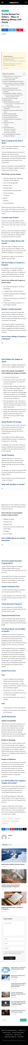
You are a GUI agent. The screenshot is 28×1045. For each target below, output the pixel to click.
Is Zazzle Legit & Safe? (9, 79)
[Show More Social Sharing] (25, 30)
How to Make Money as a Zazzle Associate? (12, 107)
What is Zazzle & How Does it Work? (12, 76)
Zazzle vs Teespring (10, 130)
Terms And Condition (10, 1036)
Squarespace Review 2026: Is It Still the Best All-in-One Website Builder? (18, 985)
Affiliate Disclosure (18, 1032)
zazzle (3, 818)
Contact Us (21, 1030)
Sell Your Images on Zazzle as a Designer (14, 83)
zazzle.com (5, 823)
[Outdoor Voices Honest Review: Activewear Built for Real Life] (14, 876)
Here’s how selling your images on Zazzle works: (15, 85)
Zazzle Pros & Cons (9, 122)
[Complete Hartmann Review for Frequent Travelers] (6, 1012)
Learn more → (6, 68)
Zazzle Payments (7, 100)
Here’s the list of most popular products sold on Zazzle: (15, 104)
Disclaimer (21, 1036)
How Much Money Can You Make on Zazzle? (13, 120)
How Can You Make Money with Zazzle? (14, 81)
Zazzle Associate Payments (11, 115)
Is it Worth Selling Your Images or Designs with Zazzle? (12, 135)
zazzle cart (10, 818)
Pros (7, 124)
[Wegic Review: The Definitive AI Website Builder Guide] (6, 969)
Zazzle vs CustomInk (11, 129)
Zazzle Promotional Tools (10, 117)
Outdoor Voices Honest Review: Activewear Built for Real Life (18, 994)
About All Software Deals (9, 1030)
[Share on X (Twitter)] (12, 30)
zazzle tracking (14, 821)
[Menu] (2, 2)
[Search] (26, 2)
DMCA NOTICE (17, 1034)
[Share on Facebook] (5, 30)
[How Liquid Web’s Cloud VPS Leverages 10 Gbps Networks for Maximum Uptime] (6, 1003)
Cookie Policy (9, 1034)
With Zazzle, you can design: (12, 77)
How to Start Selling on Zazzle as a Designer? (12, 90)
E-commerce (5, 10)
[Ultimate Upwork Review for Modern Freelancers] (14, 899)
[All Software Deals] (14, 2)
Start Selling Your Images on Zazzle (12, 93)
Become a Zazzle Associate (10, 88)
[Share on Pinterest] (19, 30)
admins (7, 25)
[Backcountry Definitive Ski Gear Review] (14, 855)
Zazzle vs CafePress (11, 132)
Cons (7, 125)
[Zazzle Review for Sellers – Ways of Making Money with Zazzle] (14, 41)
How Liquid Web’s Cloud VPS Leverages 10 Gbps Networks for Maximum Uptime (18, 1003)
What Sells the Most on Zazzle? (12, 102)
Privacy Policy (7, 1032)
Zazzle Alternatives (9, 127)
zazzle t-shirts (5, 821)
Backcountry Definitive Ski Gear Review (12, 864)
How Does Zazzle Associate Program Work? (13, 111)
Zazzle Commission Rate (10, 113)
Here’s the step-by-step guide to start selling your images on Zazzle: (14, 96)
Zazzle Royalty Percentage (10, 98)
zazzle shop (17, 818)
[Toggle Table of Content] (23, 74)
